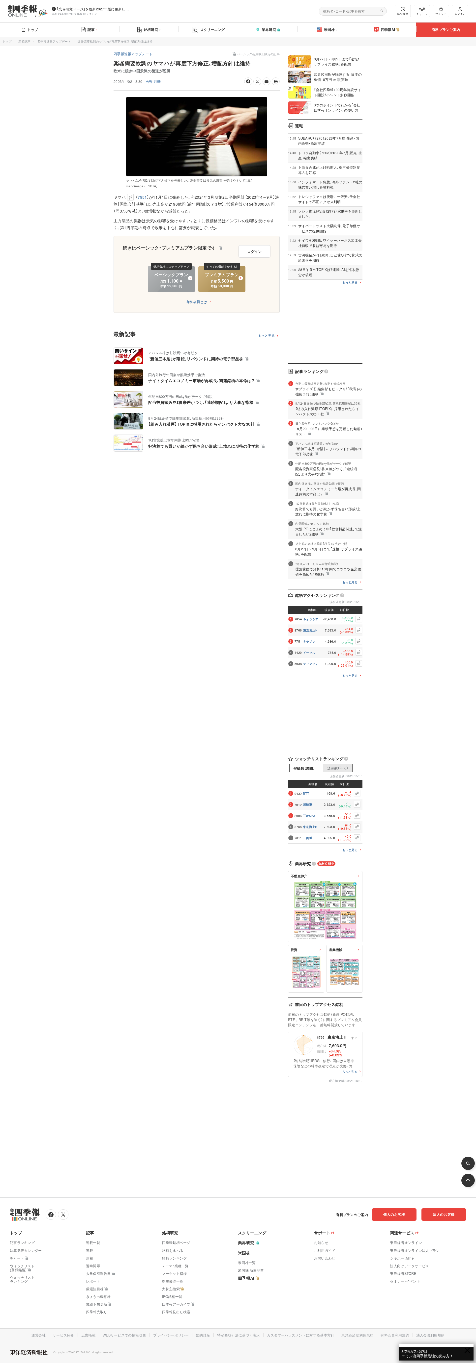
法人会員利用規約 (430, 1335)
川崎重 (307, 804)
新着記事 (24, 41)
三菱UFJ (309, 815)
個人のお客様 (394, 1214)
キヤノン (309, 641)
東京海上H (310, 630)
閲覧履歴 (402, 14)
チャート (421, 14)
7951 (142, 197)
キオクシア (311, 619)
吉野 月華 (153, 81)
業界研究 (269, 29)
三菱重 (307, 838)
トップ (32, 29)
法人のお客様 (444, 1214)
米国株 (329, 29)
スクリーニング (212, 29)
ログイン (460, 13)
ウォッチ (440, 14)
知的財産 (203, 1335)
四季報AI (388, 29)
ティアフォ (311, 663)
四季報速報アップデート (54, 41)
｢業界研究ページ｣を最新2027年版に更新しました (94, 9)
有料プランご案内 (446, 29)
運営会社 (38, 1335)
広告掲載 (88, 1335)
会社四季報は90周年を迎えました (75, 14)
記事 (91, 29)
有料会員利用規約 (395, 1335)
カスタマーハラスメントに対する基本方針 (300, 1335)
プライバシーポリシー (171, 1335)
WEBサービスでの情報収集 (124, 1335)
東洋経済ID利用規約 (357, 1335)
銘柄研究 (151, 29)
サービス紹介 (63, 1335)
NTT (306, 793)
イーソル (309, 652)
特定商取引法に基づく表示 (238, 1335)
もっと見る (266, 336)
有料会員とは (196, 302)
